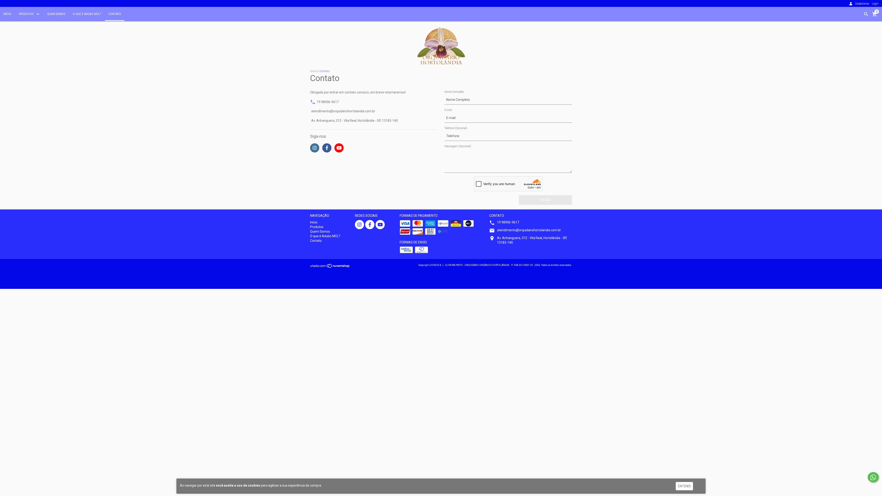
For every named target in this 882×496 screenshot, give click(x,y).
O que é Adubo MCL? (87, 14)
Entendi (684, 486)
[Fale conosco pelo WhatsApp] (873, 477)
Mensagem (457, 146)
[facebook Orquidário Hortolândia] (369, 224)
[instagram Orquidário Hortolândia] (359, 224)
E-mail (448, 110)
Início (7, 14)
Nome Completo (454, 91)
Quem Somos (56, 14)
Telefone (455, 128)
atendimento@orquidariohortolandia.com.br (343, 111)
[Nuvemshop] (330, 267)
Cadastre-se (862, 3)
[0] (875, 16)
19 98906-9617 (328, 102)
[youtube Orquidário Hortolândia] (380, 224)
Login (875, 3)
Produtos (26, 14)
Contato (114, 14)
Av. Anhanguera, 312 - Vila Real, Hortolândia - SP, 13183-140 (354, 120)
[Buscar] (866, 14)
